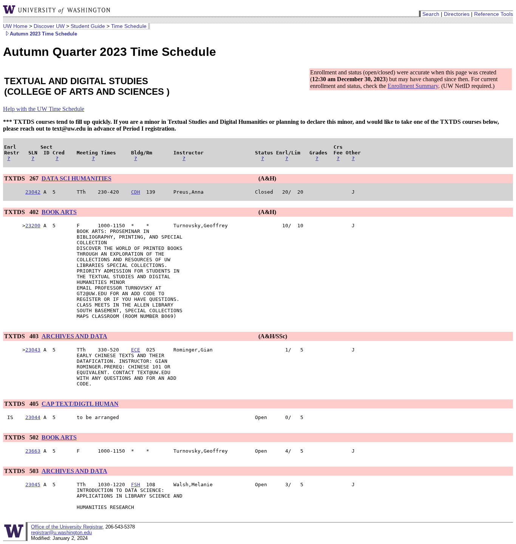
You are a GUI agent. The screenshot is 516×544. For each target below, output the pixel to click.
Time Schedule (129, 26)
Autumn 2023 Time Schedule (43, 34)
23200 (32, 225)
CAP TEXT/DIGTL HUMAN (80, 404)
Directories (457, 14)
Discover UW (49, 26)
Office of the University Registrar (66, 527)
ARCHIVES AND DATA (74, 336)
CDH (135, 192)
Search (430, 14)
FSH (135, 484)
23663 (32, 451)
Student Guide (88, 26)
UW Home (15, 26)
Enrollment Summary (413, 86)
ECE (135, 350)
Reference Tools (493, 14)
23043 (32, 350)
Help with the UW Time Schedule (43, 109)
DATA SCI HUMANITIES (76, 178)
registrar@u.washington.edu (61, 532)
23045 (32, 484)
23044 (32, 417)
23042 (32, 192)
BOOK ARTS (59, 212)
